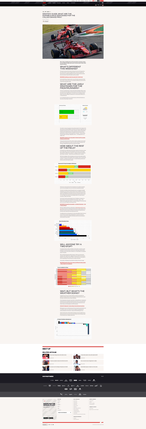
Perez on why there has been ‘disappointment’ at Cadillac (89, 360)
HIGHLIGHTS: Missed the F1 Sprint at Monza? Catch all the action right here (72, 306)
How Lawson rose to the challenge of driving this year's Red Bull (59, 366)
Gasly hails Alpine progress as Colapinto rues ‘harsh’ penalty (89, 366)
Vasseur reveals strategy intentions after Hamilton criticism (58, 354)
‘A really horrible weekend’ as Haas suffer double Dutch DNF (89, 354)
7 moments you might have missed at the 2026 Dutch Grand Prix (59, 360)
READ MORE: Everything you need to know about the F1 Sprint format (71, 77)
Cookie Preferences (76, 419)
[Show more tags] (50, 11)
